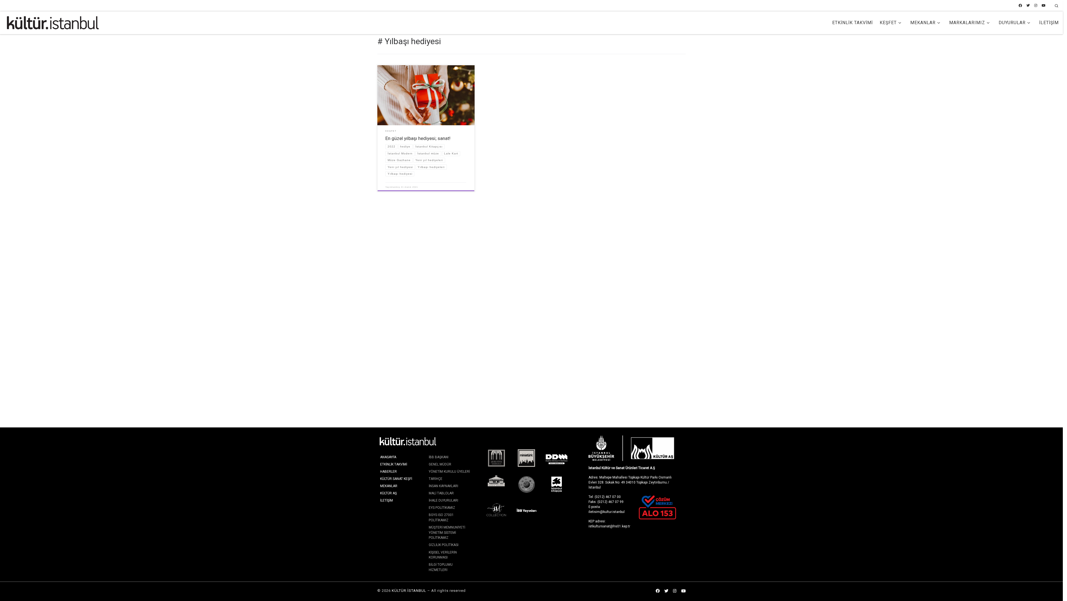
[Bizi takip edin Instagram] (1035, 5)
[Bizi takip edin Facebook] (1020, 5)
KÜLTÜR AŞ (388, 493)
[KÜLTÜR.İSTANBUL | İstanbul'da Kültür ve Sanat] (52, 22)
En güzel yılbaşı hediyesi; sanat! (417, 138)
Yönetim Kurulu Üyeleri (449, 472)
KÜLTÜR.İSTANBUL (409, 591)
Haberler (388, 472)
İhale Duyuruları (443, 500)
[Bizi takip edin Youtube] (1044, 5)
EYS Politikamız (442, 508)
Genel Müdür (440, 464)
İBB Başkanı (438, 457)
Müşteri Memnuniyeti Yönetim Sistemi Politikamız (447, 532)
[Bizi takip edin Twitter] (1028, 5)
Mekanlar (388, 486)
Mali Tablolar (441, 493)
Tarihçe (435, 479)
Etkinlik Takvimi (393, 464)
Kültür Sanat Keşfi (396, 479)
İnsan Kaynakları (443, 486)
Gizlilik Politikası (443, 545)
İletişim (386, 500)
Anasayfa (388, 457)
